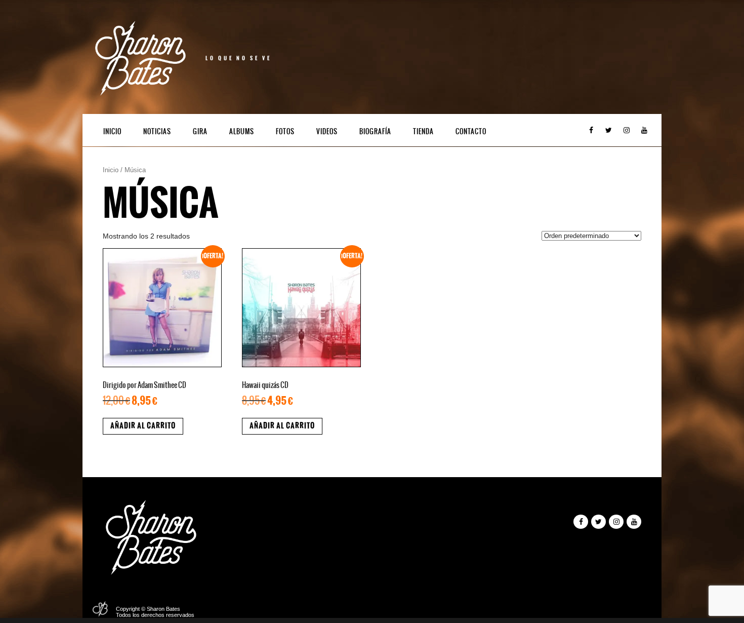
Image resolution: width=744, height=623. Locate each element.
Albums (241, 131)
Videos (327, 131)
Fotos (285, 131)
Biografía (375, 131)
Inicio (112, 131)
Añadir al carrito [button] (143, 425)
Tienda (423, 131)
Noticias (157, 131)
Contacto (471, 131)
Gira (200, 131)
